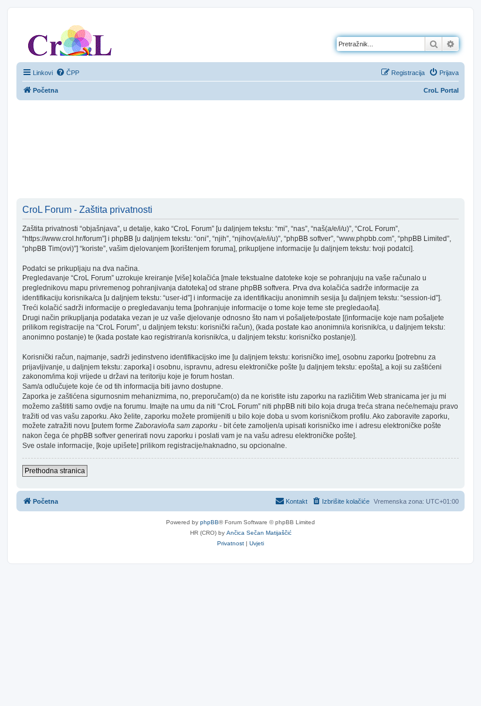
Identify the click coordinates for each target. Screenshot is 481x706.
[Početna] (69, 38)
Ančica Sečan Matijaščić (259, 533)
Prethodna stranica (55, 471)
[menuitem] (67, 73)
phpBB (209, 522)
